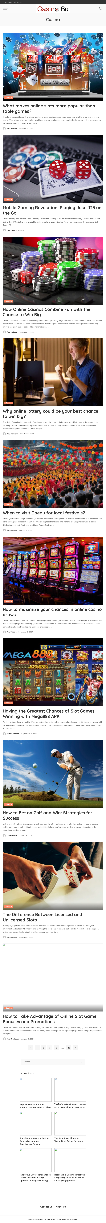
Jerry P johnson (13, 734)
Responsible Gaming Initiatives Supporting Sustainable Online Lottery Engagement (69, 1178)
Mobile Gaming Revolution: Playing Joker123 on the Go (52, 210)
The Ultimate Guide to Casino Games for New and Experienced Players (34, 1141)
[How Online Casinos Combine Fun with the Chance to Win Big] (53, 271)
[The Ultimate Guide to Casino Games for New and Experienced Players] (36, 1123)
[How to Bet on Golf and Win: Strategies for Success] (53, 774)
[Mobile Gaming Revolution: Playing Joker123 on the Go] (53, 169)
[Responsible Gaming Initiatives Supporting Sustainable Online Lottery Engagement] (70, 1160)
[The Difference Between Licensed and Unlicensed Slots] (53, 876)
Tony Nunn (11, 230)
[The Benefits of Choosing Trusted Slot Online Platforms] (70, 1123)
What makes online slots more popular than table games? (49, 108)
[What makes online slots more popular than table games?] (53, 67)
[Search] (100, 8)
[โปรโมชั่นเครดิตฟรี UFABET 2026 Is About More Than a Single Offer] (70, 1090)
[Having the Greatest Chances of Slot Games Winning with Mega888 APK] (53, 672)
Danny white (12, 530)
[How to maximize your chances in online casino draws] (53, 571)
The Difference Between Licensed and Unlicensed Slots (42, 917)
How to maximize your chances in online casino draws (52, 612)
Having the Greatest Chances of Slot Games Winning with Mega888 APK (48, 713)
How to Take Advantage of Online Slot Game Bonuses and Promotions (49, 1018)
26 (69, 1048)
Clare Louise (12, 835)
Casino (9, 98)
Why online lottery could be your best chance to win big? (50, 413)
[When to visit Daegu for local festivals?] (53, 474)
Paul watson (12, 128)
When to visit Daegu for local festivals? (44, 513)
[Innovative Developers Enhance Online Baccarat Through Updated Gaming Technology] (36, 1160)
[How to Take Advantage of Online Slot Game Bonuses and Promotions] (53, 977)
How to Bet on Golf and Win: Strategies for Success (47, 815)
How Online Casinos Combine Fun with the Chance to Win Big (46, 312)
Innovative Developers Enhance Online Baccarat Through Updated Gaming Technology (35, 1178)
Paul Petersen (12, 434)
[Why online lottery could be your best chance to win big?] (53, 372)
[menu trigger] (6, 8)
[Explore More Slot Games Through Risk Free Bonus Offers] (36, 1090)
